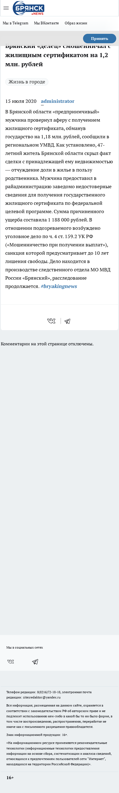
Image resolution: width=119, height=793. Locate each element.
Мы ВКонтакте (46, 23)
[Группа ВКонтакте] (10, 661)
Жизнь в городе (27, 81)
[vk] (52, 321)
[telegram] (69, 321)
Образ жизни (76, 23)
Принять (99, 38)
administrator (57, 101)
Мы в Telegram (16, 23)
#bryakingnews (58, 286)
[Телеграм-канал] (35, 661)
